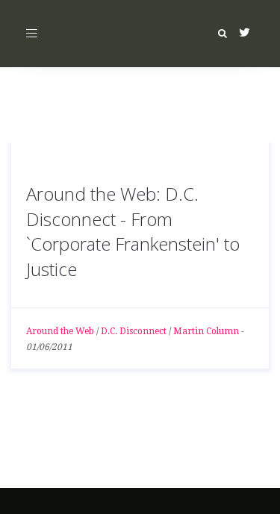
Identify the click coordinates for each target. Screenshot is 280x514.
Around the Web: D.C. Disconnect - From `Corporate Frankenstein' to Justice (133, 231)
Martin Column (206, 331)
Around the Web (60, 331)
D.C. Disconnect (134, 331)
